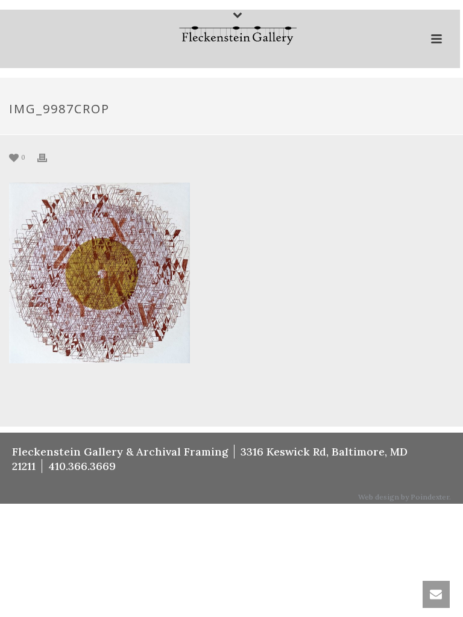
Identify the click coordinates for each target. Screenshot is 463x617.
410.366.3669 (82, 466)
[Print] (48, 157)
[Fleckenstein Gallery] (230, 37)
